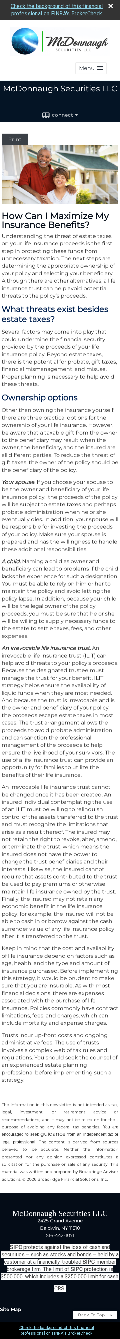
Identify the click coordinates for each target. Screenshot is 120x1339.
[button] (91, 68)
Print (15, 139)
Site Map (10, 1309)
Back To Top (92, 1314)
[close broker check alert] (110, 6)
